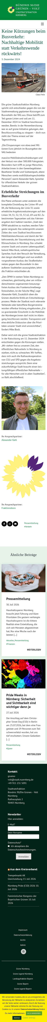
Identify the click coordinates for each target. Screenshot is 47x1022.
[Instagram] (23, 951)
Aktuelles (10, 640)
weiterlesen (34, 649)
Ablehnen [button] (17, 1018)
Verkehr (28, 526)
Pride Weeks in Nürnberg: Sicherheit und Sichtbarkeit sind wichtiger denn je (21, 701)
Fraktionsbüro (9, 508)
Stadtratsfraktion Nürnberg (26, 14)
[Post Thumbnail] (23, 577)
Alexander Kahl (9, 439)
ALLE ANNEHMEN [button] (33, 1013)
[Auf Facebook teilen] (4, 523)
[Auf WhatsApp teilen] (9, 523)
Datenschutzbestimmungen (22, 849)
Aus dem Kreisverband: (24, 869)
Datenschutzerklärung (30, 1009)
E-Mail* (11, 824)
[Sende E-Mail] (15, 523)
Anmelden (23, 856)
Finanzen (11, 644)
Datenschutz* (14, 842)
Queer (9, 748)
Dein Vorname (15, 832)
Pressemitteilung (31, 523)
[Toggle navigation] (42, 24)
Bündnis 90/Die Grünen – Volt (28, 7)
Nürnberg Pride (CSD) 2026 (21, 885)
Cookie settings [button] (29, 1017)
